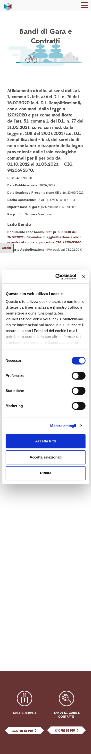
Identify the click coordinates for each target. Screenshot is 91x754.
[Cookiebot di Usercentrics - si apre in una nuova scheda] (57, 277)
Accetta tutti (45, 441)
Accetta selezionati (46, 457)
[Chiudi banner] (83, 276)
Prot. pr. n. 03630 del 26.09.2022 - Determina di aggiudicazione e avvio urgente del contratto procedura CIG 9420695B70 (44, 237)
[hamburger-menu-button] (85, 6)
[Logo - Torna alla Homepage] (8, 5)
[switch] (78, 376)
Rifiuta (45, 473)
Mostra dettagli (63, 426)
